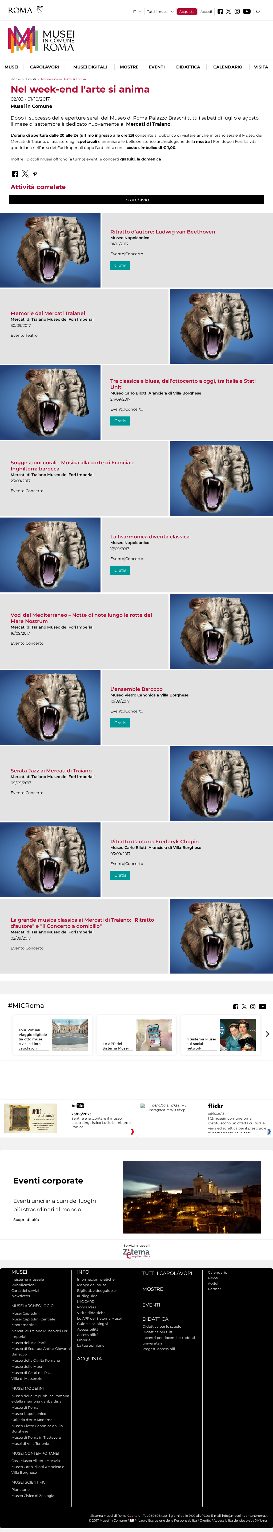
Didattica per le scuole (161, 1326)
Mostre (129, 67)
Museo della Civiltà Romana (35, 1360)
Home (16, 79)
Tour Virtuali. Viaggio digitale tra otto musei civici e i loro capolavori (33, 1039)
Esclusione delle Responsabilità (172, 1520)
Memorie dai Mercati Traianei (48, 313)
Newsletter (20, 1296)
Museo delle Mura (26, 1366)
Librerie (84, 1340)
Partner (214, 1289)
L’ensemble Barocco (136, 689)
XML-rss (261, 1520)
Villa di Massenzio (26, 1378)
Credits (205, 1520)
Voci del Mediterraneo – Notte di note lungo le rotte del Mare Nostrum (81, 618)
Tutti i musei (157, 11)
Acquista (187, 11)
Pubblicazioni (23, 1285)
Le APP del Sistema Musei (116, 1045)
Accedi (206, 11)
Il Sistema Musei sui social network (201, 1043)
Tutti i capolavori (167, 1273)
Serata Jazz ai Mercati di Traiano (51, 771)
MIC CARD (86, 1301)
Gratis (120, 265)
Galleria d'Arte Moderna (32, 1420)
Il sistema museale (27, 1279)
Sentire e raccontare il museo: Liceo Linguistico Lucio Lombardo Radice (101, 1122)
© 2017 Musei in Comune (108, 1520)
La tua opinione (91, 1345)
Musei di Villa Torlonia (30, 1443)
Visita (261, 67)
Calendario (227, 67)
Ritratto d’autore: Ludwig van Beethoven (162, 232)
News (213, 1278)
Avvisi (213, 1283)
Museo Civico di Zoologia (32, 1495)
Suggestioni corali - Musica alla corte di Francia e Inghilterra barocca (73, 465)
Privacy (140, 1520)
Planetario (20, 1489)
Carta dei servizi (25, 1290)
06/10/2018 (237, 1123)
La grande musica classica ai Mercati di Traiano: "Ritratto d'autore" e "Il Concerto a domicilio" (82, 923)
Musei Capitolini (25, 1313)
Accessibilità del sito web (233, 1520)
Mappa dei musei (92, 1285)
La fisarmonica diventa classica (150, 537)
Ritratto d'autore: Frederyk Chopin (154, 841)
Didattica (188, 67)
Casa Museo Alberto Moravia (35, 1460)
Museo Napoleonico (28, 1413)
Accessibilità (88, 1329)
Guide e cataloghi (92, 1324)
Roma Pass (86, 1307)
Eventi (157, 67)
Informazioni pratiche (96, 1279)
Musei (11, 67)
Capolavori (44, 67)
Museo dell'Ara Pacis (28, 1342)
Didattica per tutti (158, 1332)
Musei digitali (90, 67)
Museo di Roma (24, 1407)
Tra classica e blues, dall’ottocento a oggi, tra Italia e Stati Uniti (183, 384)
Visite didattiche (91, 1313)
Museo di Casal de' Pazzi (32, 1372)
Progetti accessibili (158, 1349)
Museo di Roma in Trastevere (36, 1437)
